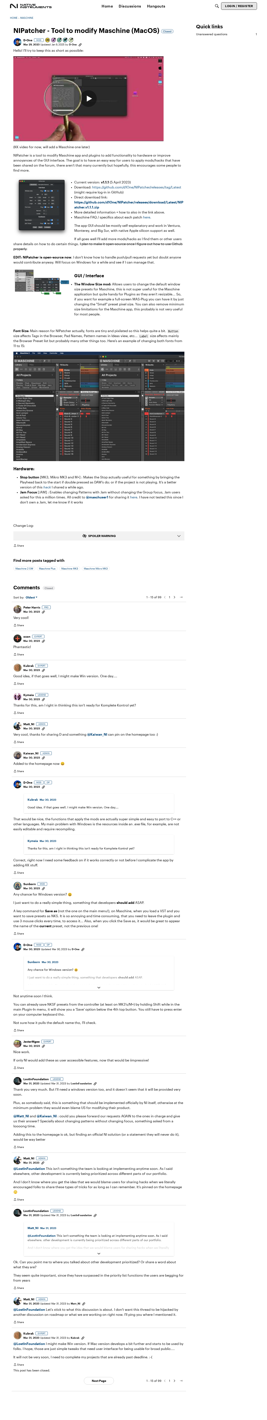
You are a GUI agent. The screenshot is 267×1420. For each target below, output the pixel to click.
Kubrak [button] (28, 665)
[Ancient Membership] (53, 40)
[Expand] (99, 987)
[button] (17, 42)
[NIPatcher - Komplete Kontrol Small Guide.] (88, 98)
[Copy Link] (80, 44)
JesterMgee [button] (31, 1041)
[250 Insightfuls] (71, 40)
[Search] (217, 6)
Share (18, 546)
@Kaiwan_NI (97, 734)
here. (147, 217)
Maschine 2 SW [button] (24, 568)
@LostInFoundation (29, 1168)
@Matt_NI (21, 1116)
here (133, 497)
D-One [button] (27, 40)
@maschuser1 (97, 497)
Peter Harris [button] (31, 607)
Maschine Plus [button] (47, 568)
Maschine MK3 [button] (69, 568)
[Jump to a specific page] (181, 597)
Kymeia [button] (28, 695)
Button (173, 331)
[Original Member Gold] (47, 40)
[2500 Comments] (65, 40)
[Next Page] (174, 597)
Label (144, 336)
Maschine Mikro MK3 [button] (96, 568)
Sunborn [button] (29, 884)
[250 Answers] (59, 40)
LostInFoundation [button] (36, 1079)
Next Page (99, 1380)
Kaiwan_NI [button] (31, 753)
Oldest (31, 598)
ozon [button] (26, 636)
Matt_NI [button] (28, 724)
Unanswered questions (226, 34)
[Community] (31, 6)
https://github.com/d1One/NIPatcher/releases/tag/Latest (136, 187)
